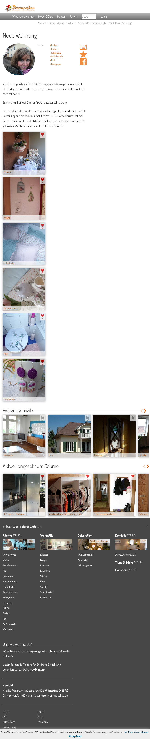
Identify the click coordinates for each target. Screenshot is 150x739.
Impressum (43, 721)
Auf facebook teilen (83, 61)
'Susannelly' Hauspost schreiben (83, 47)
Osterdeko (83, 560)
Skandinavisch (47, 592)
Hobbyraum (8, 597)
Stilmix (43, 576)
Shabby (44, 586)
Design (43, 560)
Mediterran (45, 597)
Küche (6, 560)
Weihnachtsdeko (86, 554)
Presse (41, 716)
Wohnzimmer (9, 554)
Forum (73, 16)
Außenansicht (9, 623)
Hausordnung (9, 727)
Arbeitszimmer (10, 592)
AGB (5, 716)
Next (145, 411)
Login (104, 16)
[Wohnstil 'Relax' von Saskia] (56, 546)
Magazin (61, 16)
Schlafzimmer (9, 565)
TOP (14, 535)
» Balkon (53, 45)
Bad (5, 570)
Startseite (42, 23)
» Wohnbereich (56, 56)
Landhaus (45, 570)
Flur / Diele (8, 586)
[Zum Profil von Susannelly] (19, 59)
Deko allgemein (85, 565)
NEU (19, 535)
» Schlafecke (55, 52)
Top (129, 535)
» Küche (53, 48)
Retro (43, 581)
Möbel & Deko (46, 16)
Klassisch (44, 565)
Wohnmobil (8, 629)
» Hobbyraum (55, 64)
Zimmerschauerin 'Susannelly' (92, 23)
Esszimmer (8, 576)
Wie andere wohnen (23, 16)
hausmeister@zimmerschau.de (51, 695)
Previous (141, 411)
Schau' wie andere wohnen (62, 23)
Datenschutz (9, 721)
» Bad (52, 60)
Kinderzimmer (10, 581)
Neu (134, 535)
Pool (5, 618)
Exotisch (44, 554)
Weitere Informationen (136, 732)
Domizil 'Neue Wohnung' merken (83, 54)
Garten (6, 613)
